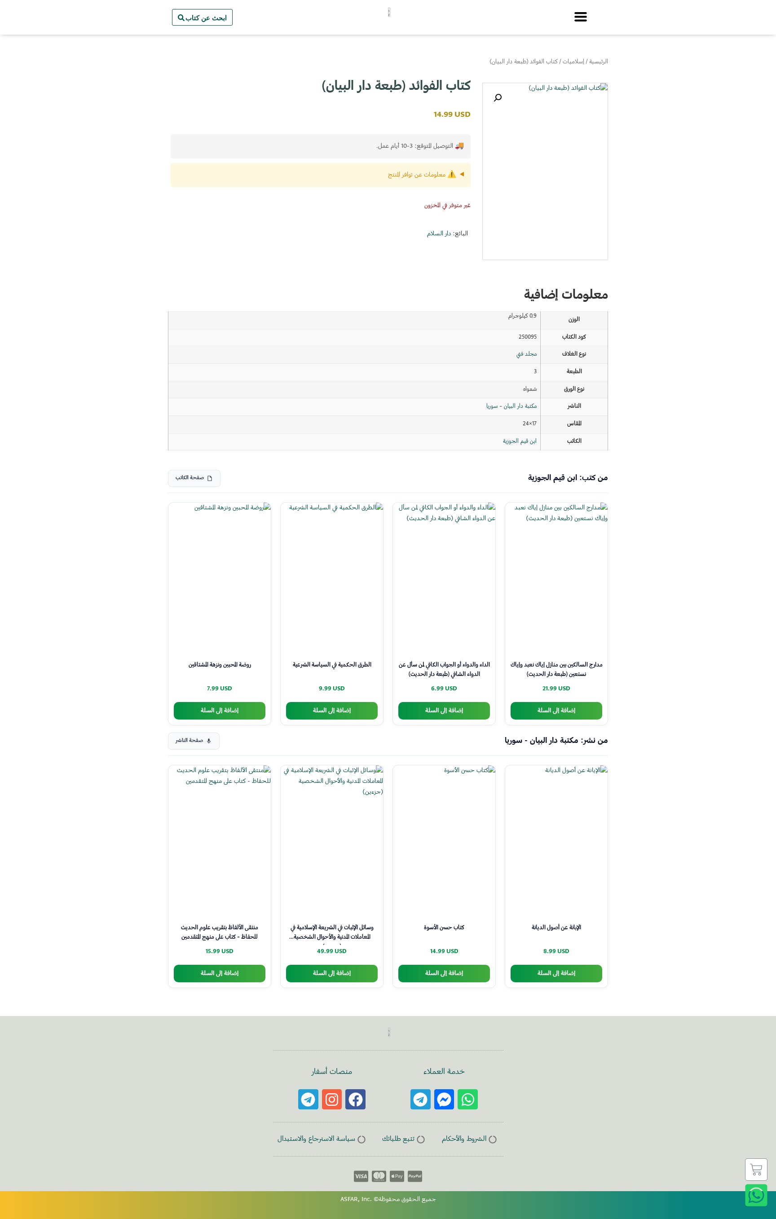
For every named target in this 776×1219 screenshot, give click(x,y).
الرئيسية (598, 62)
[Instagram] (332, 1099)
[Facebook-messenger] (444, 1099)
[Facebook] (355, 1099)
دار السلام (439, 234)
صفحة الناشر (189, 741)
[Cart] (756, 1169)
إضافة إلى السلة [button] (556, 710)
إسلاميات (573, 62)
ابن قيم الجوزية (520, 441)
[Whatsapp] (468, 1099)
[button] (497, 98)
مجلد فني (526, 354)
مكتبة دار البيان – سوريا (511, 406)
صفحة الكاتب (190, 478)
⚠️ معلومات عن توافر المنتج (422, 175)
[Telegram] (420, 1099)
